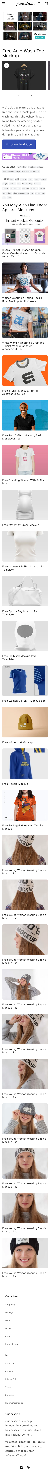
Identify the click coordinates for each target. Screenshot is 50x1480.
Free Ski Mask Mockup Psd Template (19, 657)
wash (9, 198)
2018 (11, 179)
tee (4, 198)
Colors (8, 1336)
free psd (37, 184)
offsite (42, 188)
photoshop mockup (21, 193)
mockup (25, 188)
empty (5, 184)
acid (17, 179)
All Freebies (22, 167)
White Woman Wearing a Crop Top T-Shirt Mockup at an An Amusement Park (23, 346)
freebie (5, 188)
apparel (24, 179)
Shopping (10, 1304)
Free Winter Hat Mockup (17, 742)
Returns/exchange (14, 1402)
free (19, 184)
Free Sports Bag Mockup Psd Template (20, 613)
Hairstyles (10, 1312)
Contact (9, 1371)
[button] (3, 3)
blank (31, 179)
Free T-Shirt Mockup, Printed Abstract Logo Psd (20, 392)
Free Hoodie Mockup (15, 783)
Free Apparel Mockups (11, 171)
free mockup (27, 184)
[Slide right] (31, 96)
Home (8, 1328)
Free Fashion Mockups (30, 171)
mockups (34, 188)
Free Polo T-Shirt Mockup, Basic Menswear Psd (22, 437)
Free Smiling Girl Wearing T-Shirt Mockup (22, 827)
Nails (7, 1320)
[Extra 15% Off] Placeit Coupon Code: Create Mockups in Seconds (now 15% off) (23, 253)
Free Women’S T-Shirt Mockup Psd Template (23, 568)
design (43, 179)
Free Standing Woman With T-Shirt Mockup (23, 482)
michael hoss (15, 188)
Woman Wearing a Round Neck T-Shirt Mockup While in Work (22, 299)
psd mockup (40, 193)
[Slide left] (19, 96)
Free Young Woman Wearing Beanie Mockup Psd (24, 872)
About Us (9, 1363)
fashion (13, 184)
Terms (8, 1387)
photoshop (7, 193)
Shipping (9, 1395)
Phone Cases (11, 1344)
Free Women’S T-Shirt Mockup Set (23, 700)
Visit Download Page (19, 144)
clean (37, 179)
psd (32, 193)
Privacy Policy (12, 1379)
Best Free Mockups (35, 167)
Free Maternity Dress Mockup (20, 524)
